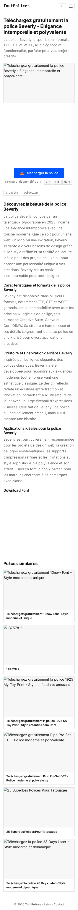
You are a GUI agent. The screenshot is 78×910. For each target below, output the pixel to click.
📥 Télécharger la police (39, 173)
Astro (47, 904)
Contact (59, 904)
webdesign (31, 192)
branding (12, 192)
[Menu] (71, 6)
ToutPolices (16, 6)
